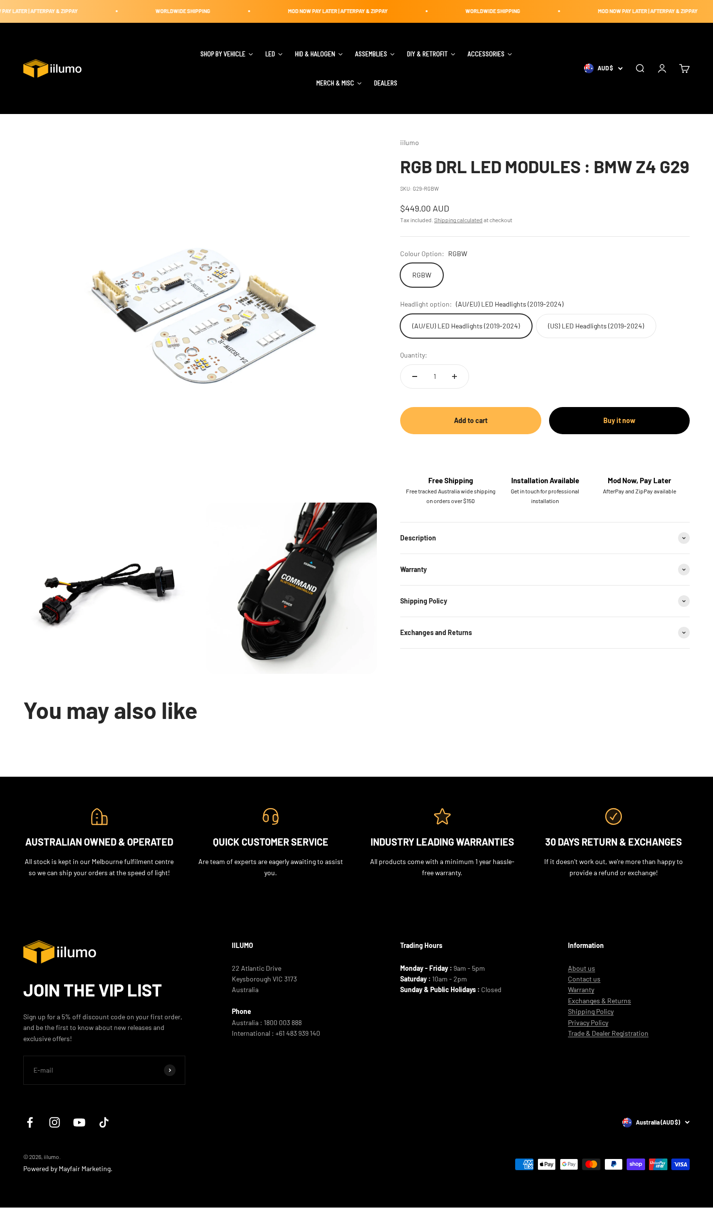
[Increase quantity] (454, 376)
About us (581, 968)
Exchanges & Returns (599, 1000)
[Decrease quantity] (415, 376)
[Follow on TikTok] (104, 1122)
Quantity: (413, 355)
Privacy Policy (588, 1022)
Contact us (584, 979)
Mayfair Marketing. (86, 1168)
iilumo (409, 142)
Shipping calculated (458, 219)
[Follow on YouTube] (79, 1122)
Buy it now (619, 420)
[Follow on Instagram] (54, 1122)
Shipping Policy (591, 1011)
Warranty (581, 989)
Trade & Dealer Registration (608, 1033)
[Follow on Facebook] (29, 1122)
